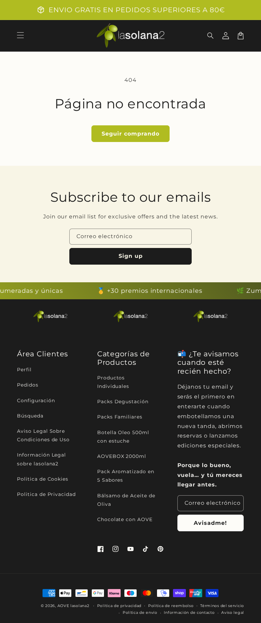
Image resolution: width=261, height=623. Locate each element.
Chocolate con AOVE (125, 519)
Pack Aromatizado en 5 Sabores (125, 475)
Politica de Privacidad (46, 494)
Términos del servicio (222, 605)
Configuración (36, 400)
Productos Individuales (113, 382)
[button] (210, 35)
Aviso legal (232, 612)
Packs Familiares (119, 417)
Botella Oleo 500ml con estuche (123, 436)
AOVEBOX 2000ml (121, 456)
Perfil (24, 370)
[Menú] (20, 35)
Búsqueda (30, 416)
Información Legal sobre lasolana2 (41, 459)
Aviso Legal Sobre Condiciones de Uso (43, 435)
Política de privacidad (119, 605)
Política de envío (140, 612)
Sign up (131, 256)
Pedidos (27, 385)
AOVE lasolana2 (73, 605)
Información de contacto (189, 612)
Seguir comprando (130, 133)
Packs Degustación (123, 401)
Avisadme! (210, 523)
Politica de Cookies (42, 479)
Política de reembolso (171, 605)
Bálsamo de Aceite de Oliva (126, 500)
